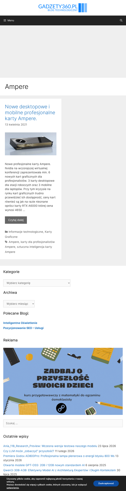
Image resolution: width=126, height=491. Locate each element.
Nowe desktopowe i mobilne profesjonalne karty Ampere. (30, 112)
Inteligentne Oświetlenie (20, 323)
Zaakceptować (106, 483)
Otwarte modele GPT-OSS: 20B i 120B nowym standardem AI (44, 465)
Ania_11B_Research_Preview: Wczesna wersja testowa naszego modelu (50, 446)
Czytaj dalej (16, 220)
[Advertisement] (63, 50)
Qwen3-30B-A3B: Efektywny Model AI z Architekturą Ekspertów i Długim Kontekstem (59, 470)
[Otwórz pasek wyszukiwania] (121, 20)
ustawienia (13, 487)
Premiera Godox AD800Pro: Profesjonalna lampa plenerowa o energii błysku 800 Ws (59, 456)
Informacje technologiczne (26, 231)
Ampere (14, 242)
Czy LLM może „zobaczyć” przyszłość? (28, 451)
